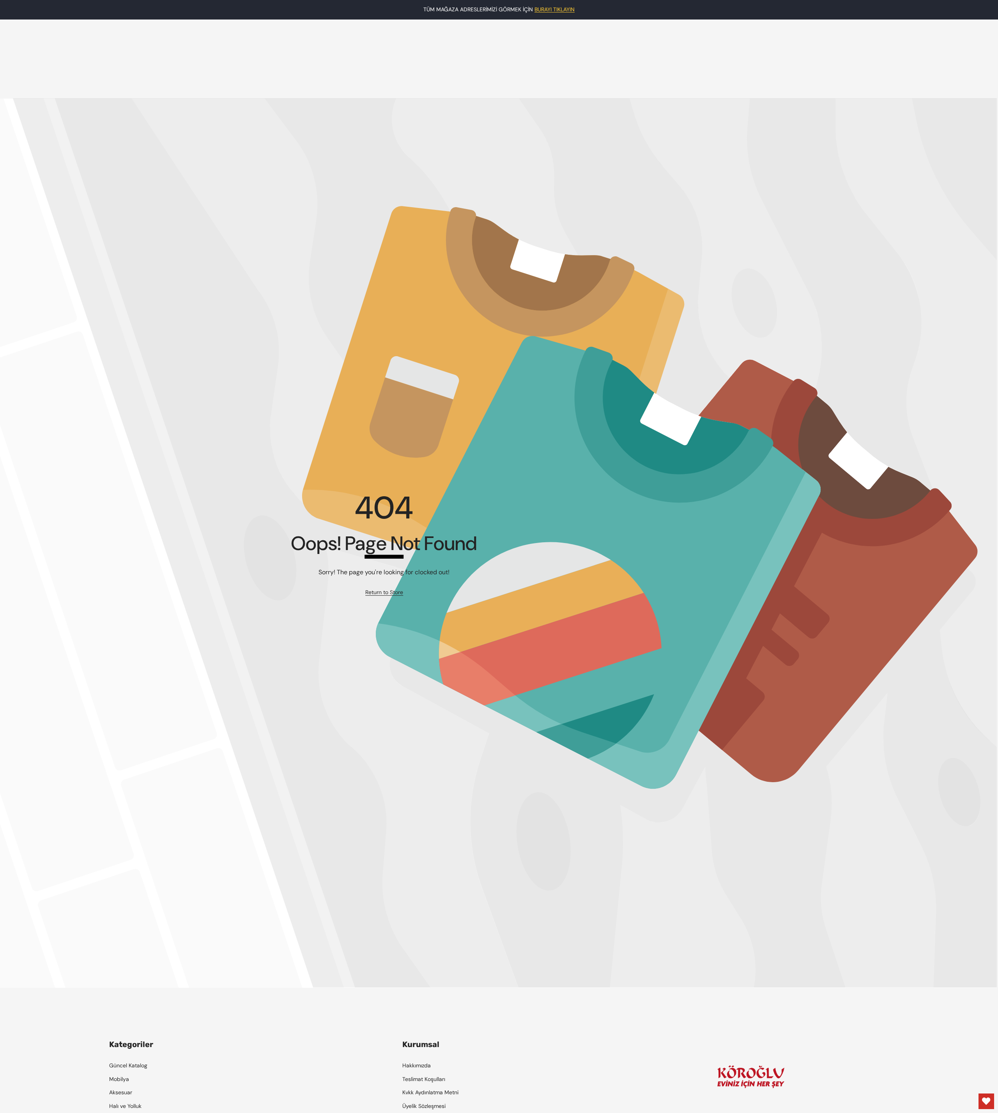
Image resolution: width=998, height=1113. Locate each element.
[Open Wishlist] (986, 1101)
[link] (384, 592)
